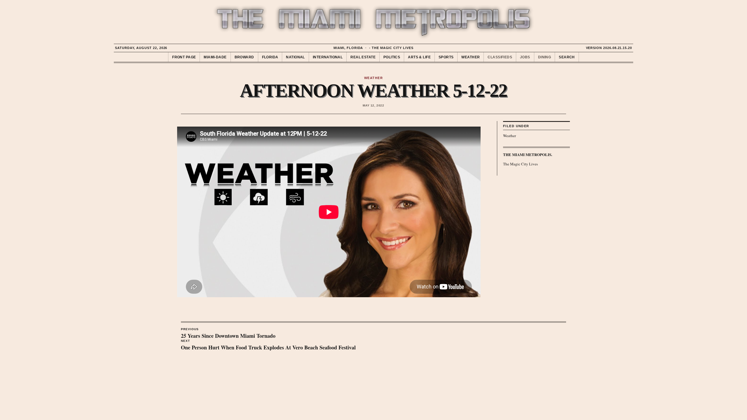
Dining (544, 57)
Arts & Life (419, 57)
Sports (446, 57)
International (328, 57)
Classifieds (500, 57)
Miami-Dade (215, 57)
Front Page (184, 57)
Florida (270, 57)
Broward (244, 57)
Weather (470, 57)
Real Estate (363, 57)
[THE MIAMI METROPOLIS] (373, 22)
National (295, 57)
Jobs (525, 57)
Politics (391, 57)
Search (567, 57)
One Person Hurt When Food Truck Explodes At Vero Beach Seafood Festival (268, 345)
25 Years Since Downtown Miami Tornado (228, 334)
